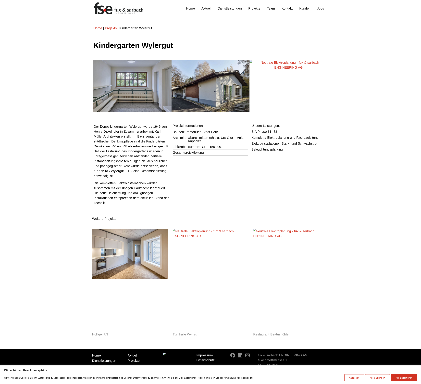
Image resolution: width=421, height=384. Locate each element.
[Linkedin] (240, 355)
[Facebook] (232, 355)
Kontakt (287, 8)
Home (190, 8)
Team (271, 8)
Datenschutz (205, 360)
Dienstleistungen (230, 8)
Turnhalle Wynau (185, 334)
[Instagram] (247, 355)
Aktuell (206, 8)
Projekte (254, 8)
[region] (210, 374)
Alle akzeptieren (404, 377)
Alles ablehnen (377, 377)
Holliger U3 (100, 334)
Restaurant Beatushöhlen (271, 334)
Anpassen (354, 377)
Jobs (320, 8)
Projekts (111, 28)
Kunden (304, 8)
